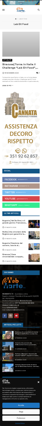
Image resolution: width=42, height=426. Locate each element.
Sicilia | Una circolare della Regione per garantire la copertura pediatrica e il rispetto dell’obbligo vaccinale (14, 233)
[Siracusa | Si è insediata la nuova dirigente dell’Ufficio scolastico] (8, 335)
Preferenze (21, 418)
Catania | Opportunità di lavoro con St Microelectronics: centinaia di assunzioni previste (27, 365)
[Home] (16, 19)
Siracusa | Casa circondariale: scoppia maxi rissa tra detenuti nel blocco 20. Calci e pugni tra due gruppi (14, 255)
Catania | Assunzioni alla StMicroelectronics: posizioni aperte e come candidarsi (25, 344)
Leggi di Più (6, 85)
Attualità (7, 60)
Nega (21, 412)
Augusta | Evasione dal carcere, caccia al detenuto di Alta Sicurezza (14, 244)
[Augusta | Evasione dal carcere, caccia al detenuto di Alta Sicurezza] (34, 246)
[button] (38, 382)
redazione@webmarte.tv (15, 310)
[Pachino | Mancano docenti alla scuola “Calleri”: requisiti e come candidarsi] (8, 357)
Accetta (21, 405)
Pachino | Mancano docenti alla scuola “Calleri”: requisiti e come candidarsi (26, 354)
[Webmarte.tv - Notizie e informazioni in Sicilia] (21, 10)
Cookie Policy (20, 423)
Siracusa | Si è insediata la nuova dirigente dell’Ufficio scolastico (26, 333)
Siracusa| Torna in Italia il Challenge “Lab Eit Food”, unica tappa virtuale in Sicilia (19, 66)
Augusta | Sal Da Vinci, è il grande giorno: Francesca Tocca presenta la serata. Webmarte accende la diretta (14, 222)
